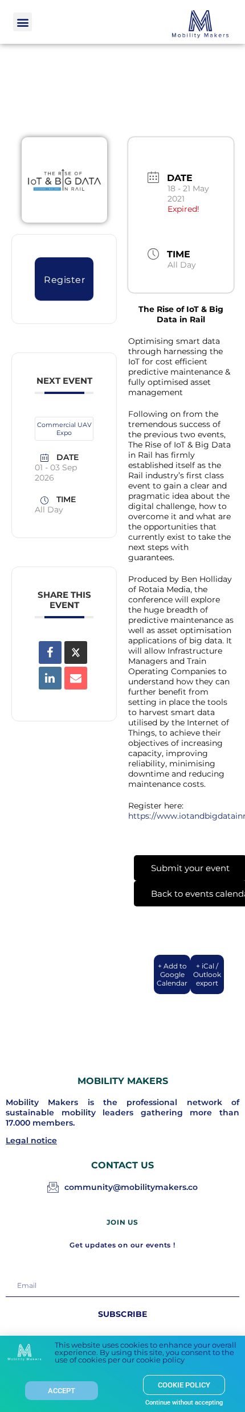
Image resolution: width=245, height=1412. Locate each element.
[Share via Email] (75, 678)
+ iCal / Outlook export (207, 974)
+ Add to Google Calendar (172, 974)
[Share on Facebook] (50, 652)
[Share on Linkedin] (50, 678)
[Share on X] (75, 652)
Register (64, 279)
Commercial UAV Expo (64, 429)
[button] (22, 22)
